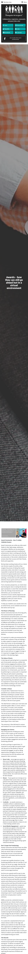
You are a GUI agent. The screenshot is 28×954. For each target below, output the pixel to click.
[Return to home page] (14, 10)
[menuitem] (7, 25)
